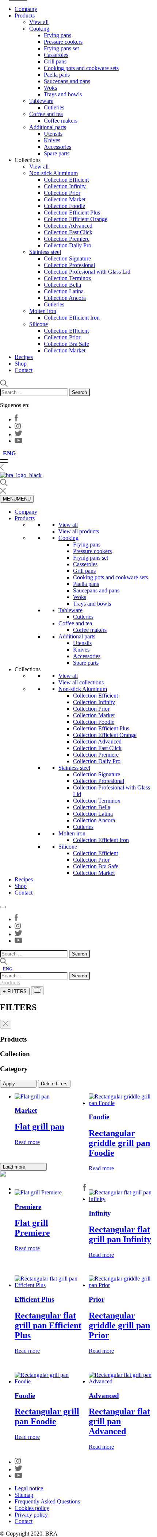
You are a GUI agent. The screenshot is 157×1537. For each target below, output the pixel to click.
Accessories (57, 147)
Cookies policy (32, 1508)
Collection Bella (62, 285)
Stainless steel (45, 252)
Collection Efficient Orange (75, 219)
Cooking (39, 29)
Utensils (53, 134)
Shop (21, 363)
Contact (23, 370)
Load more (15, 1167)
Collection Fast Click (68, 232)
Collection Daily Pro (67, 245)
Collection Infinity (65, 186)
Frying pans (57, 35)
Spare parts (56, 153)
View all (39, 22)
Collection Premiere (66, 239)
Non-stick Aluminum (53, 173)
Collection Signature (67, 258)
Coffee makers (60, 120)
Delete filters (54, 1083)
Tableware (41, 101)
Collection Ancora (65, 298)
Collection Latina (64, 291)
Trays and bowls (63, 94)
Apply (9, 1083)
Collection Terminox (67, 278)
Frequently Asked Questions (47, 1501)
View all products (78, 531)
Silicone (38, 324)
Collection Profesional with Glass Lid (87, 272)
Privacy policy (31, 1514)
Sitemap (24, 1495)
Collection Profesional (69, 265)
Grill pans (55, 61)
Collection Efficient (66, 180)
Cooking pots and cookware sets (81, 68)
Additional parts (47, 127)
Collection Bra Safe (66, 344)
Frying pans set (61, 48)
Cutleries (54, 107)
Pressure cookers (63, 42)
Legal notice (29, 1488)
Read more (27, 1142)
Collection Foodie (64, 206)
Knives (52, 140)
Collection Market (64, 199)
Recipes (24, 357)
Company (26, 9)
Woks (50, 88)
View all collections (81, 682)
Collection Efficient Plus (72, 212)
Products (25, 15)
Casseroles (56, 55)
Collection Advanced (68, 226)
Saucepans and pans (67, 81)
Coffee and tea (46, 114)
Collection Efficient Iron (72, 317)
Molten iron (42, 311)
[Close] (3, 907)
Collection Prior (62, 193)
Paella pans (57, 75)
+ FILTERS (15, 991)
